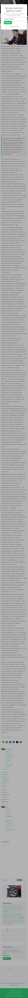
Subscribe (8, 22)
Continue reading (14, 26)
